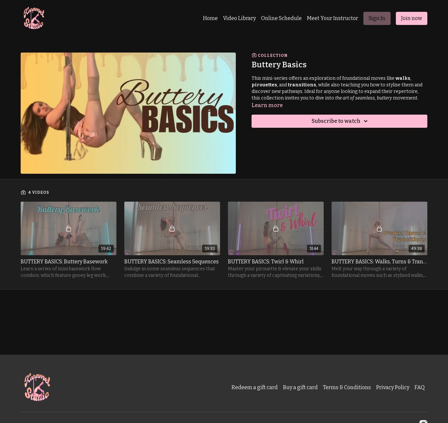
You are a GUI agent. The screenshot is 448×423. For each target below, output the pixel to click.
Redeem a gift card (255, 387)
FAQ (420, 387)
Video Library (239, 18)
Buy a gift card (300, 387)
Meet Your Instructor (332, 18)
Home (210, 18)
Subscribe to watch (336, 121)
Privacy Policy (392, 387)
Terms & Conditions (347, 387)
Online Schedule (281, 18)
